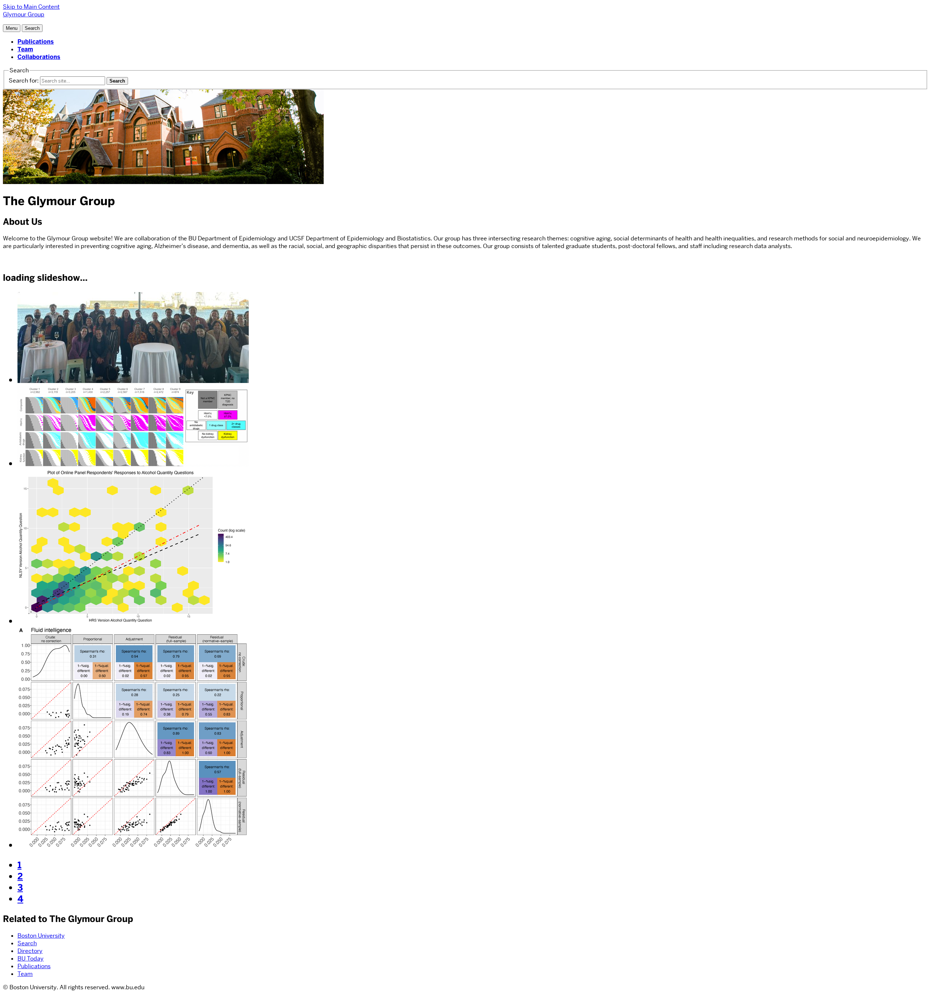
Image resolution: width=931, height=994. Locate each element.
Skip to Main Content (31, 7)
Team (25, 49)
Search (27, 943)
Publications (35, 41)
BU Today (30, 958)
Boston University (41, 935)
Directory (30, 951)
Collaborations (38, 57)
